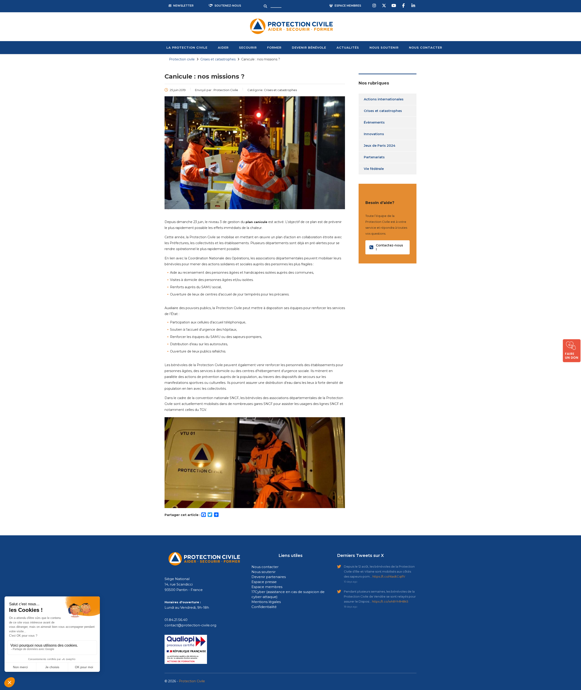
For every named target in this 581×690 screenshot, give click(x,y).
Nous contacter (264, 567)
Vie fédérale (374, 169)
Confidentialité (264, 607)
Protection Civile (192, 681)
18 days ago (350, 606)
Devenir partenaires (268, 577)
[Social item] (374, 5)
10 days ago (350, 581)
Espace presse (264, 582)
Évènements (374, 122)
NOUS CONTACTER (425, 47)
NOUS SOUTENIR (384, 47)
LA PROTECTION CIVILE (186, 47)
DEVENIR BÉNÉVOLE (309, 47)
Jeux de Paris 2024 (379, 146)
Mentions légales (266, 602)
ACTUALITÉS (348, 47)
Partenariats (374, 157)
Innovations (374, 134)
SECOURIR (248, 47)
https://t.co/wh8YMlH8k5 (390, 601)
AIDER (223, 47)
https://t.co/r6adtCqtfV (388, 576)
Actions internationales (384, 99)
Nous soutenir (263, 572)
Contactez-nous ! (389, 247)
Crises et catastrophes (383, 111)
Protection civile (182, 59)
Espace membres (266, 587)
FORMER (274, 47)
